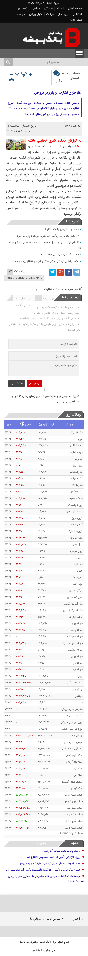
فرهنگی (48, 8)
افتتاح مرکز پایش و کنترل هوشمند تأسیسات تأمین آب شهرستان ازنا (43, 869)
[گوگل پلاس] (60, 272)
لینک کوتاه (19, 271)
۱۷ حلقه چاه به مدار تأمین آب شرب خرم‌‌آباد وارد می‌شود (48, 236)
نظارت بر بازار (44, 289)
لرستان (60, 8)
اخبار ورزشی (35, 14)
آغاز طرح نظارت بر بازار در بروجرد (57, 93)
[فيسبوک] (68, 272)
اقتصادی (23, 8)
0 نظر (60, 77)
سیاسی (36, 8)
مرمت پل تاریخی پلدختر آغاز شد (61, 229)
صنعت (59, 289)
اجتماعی (77, 14)
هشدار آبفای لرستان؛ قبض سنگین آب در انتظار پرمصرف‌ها (47, 261)
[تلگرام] (76, 272)
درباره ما (20, 14)
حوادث (50, 14)
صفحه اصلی (75, 8)
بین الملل (63, 14)
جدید (74, 843)
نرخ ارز (80, 833)
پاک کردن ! (17, 383)
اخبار (76, 919)
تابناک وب (36, 950)
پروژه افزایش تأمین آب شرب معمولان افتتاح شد (53, 857)
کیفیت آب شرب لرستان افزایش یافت (58, 254)
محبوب (41, 843)
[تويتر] (52, 272)
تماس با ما (76, 20)
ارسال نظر (34, 383)
